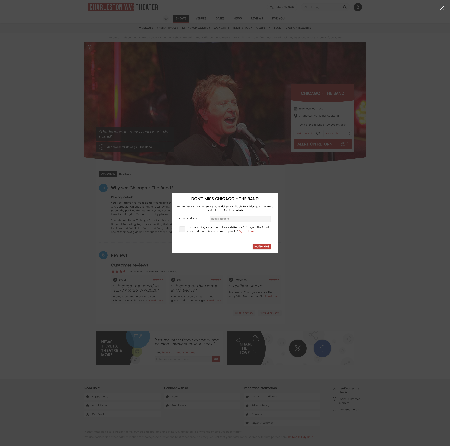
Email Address (188, 218)
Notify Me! (261, 246)
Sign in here (246, 231)
